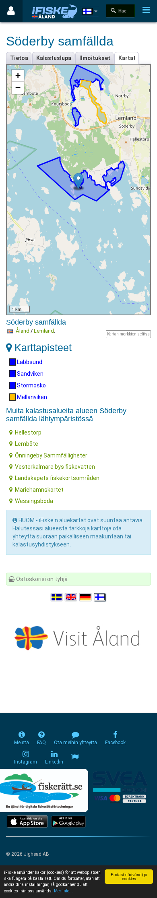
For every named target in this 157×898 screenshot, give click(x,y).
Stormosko (31, 385)
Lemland (44, 331)
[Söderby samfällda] (78, 181)
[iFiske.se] (55, 11)
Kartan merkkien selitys (128, 334)
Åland (22, 331)
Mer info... (63, 891)
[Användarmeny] (11, 11)
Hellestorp (28, 432)
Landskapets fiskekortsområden (57, 478)
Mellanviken (31, 397)
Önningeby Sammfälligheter (51, 455)
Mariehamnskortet (39, 489)
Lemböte (26, 444)
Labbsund (29, 362)
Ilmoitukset (94, 58)
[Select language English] (71, 597)
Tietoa (19, 58)
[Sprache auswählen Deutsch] (85, 597)
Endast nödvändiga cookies (129, 876)
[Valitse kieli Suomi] (100, 597)
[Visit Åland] (79, 636)
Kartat (127, 58)
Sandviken (29, 373)
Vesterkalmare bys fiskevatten (55, 466)
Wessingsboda (34, 501)
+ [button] (18, 75)
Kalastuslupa (53, 58)
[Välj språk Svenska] (57, 597)
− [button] (18, 88)
